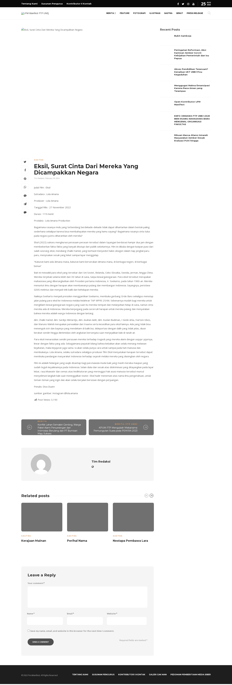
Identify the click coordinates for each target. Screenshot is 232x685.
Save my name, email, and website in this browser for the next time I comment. (72, 631)
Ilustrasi (154, 13)
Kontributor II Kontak (79, 3)
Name (30, 613)
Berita (110, 13)
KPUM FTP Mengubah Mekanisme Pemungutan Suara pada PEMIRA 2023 (115, 429)
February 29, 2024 (52, 178)
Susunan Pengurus (52, 3)
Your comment (36, 583)
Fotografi (139, 13)
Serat (179, 13)
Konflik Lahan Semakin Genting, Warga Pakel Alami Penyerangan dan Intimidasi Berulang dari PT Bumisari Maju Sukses (59, 429)
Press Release (195, 13)
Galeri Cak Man (158, 674)
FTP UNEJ (131, 424)
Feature (124, 13)
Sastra (168, 13)
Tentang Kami (29, 3)
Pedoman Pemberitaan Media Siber (190, 674)
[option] (42, 523)
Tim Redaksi (39, 178)
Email (70, 613)
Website (112, 613)
